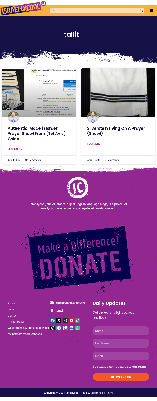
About (11, 303)
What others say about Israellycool (28, 327)
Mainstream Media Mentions (25, 333)
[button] (151, 10)
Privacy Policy (16, 321)
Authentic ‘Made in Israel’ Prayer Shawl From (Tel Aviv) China (37, 133)
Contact (12, 315)
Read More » (15, 149)
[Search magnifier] (141, 10)
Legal (11, 309)
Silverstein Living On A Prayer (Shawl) (116, 130)
